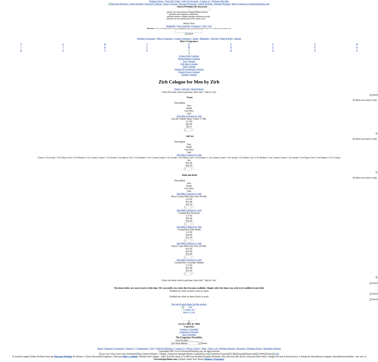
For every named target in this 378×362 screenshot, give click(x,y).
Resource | (242, 348)
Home (100, 348)
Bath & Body (226, 38)
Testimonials (142, 348)
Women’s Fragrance (146, 38)
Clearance (196, 26)
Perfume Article (254, 348)
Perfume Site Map (220, 1)
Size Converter (189, 334)
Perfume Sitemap (227, 348)
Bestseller (170, 26)
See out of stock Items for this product (189, 304)
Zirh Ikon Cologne (189, 64)
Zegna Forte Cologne (189, 56)
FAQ (152, 348)
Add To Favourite (190, 1)
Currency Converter (189, 329)
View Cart (207, 26)
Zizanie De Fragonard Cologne (189, 69)
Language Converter (189, 332)
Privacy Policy (193, 348)
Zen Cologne (189, 61)
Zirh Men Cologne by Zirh (189, 116)
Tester (195, 38)
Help (204, 348)
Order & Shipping (164, 348)
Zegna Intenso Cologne (189, 58)
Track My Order (172, 1)
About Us (130, 348)
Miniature (204, 38)
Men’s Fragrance (165, 38)
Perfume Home (156, 1)
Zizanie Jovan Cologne (189, 72)
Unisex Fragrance (183, 38)
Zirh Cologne (189, 66)
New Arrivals (183, 26)
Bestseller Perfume (272, 348)
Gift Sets (215, 38)
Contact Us (205, 1)
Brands (237, 38)
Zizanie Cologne (189, 74)
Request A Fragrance (114, 348)
